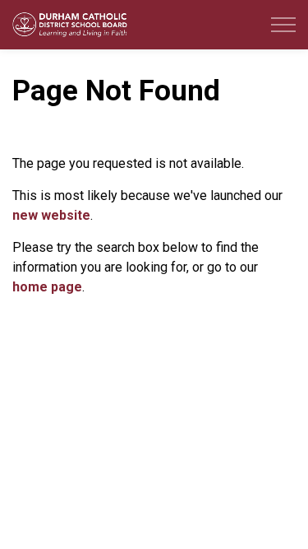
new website (51, 215)
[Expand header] (283, 24)
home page (47, 287)
